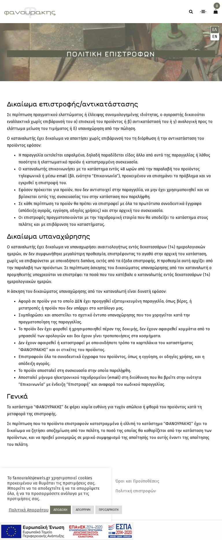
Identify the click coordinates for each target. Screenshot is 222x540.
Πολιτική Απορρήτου (29, 510)
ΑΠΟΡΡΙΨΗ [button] (83, 510)
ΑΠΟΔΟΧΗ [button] (60, 510)
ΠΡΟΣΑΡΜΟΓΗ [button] (109, 510)
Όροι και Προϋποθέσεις (137, 481)
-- (203, 11)
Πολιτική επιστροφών (135, 491)
